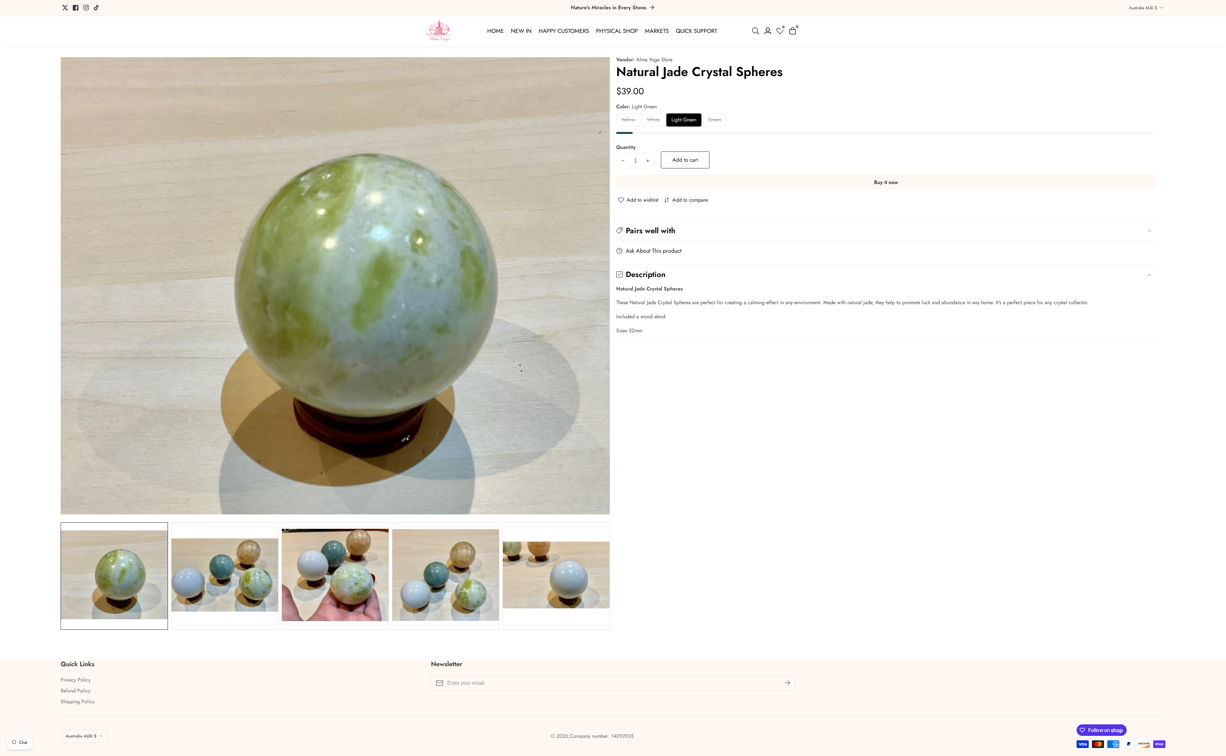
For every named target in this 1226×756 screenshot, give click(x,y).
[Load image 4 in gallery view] (445, 576)
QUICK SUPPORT (696, 31)
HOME (495, 31)
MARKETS (657, 31)
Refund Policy (75, 690)
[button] (886, 230)
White (656, 121)
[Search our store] (757, 31)
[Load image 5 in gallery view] (556, 576)
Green (717, 121)
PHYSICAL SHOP (617, 31)
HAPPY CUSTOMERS (564, 31)
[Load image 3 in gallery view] (335, 576)
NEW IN (521, 31)
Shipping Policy (78, 701)
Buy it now (886, 182)
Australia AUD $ (1144, 8)
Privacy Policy (76, 679)
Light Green (684, 121)
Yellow (630, 121)
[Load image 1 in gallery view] (114, 576)
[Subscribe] (787, 683)
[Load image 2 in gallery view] (224, 576)
